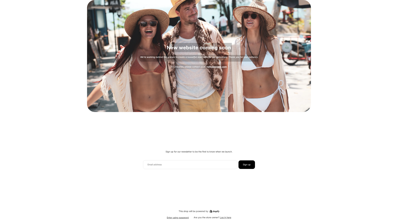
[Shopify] (214, 211)
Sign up (247, 164)
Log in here (225, 217)
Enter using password (178, 217)
